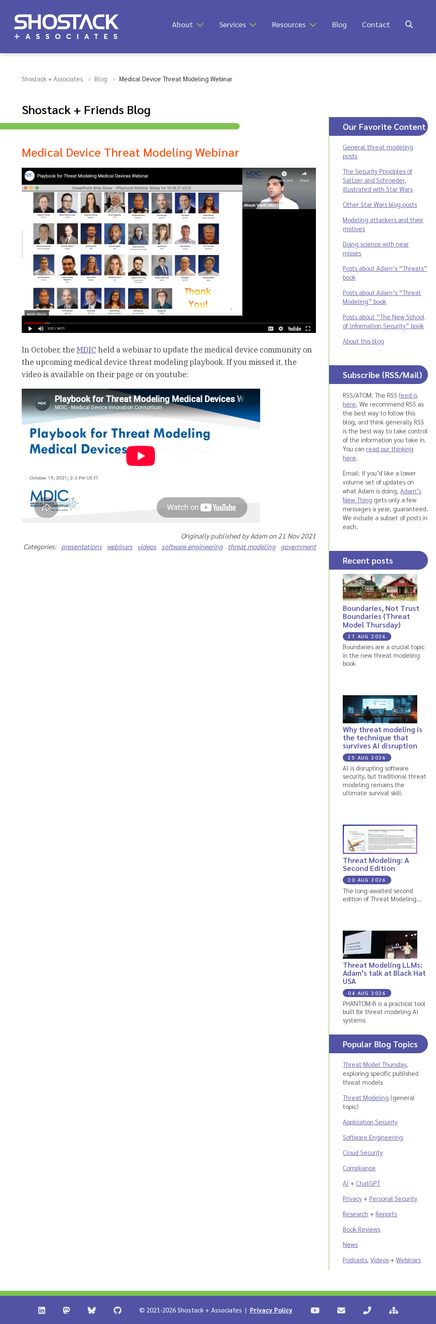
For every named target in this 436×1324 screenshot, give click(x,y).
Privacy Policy (271, 1310)
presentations (81, 546)
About (182, 24)
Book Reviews (361, 1229)
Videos (379, 1259)
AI (346, 1183)
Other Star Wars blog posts (380, 204)
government (298, 546)
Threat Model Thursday (374, 1064)
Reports (386, 1213)
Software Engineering (373, 1137)
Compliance (359, 1168)
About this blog (363, 341)
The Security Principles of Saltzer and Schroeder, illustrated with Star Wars (378, 180)
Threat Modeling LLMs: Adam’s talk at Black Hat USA (384, 973)
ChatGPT (368, 1183)
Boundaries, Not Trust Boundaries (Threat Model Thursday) (381, 616)
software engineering (192, 546)
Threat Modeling (366, 1097)
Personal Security (393, 1198)
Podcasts (355, 1259)
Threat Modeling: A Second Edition (376, 864)
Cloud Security (363, 1152)
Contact (376, 24)
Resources (289, 24)
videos (147, 546)
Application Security (370, 1122)
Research (355, 1213)
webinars (119, 546)
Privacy (352, 1198)
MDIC (86, 350)
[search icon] (409, 24)
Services (232, 24)
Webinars (408, 1259)
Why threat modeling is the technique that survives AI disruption (382, 737)
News (350, 1244)
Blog (339, 24)
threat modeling (251, 546)
